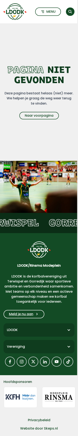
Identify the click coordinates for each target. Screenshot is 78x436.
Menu (51, 11)
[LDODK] (15, 11)
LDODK (12, 329)
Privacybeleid (39, 420)
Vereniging (16, 346)
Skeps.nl (51, 428)
